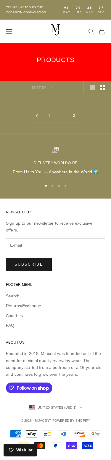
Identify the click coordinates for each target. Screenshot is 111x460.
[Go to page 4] (37, 116)
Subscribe (29, 264)
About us (14, 315)
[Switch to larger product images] (92, 87)
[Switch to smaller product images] (102, 87)
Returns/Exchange (23, 305)
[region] (55, 160)
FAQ (10, 325)
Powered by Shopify (71, 420)
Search (13, 296)
